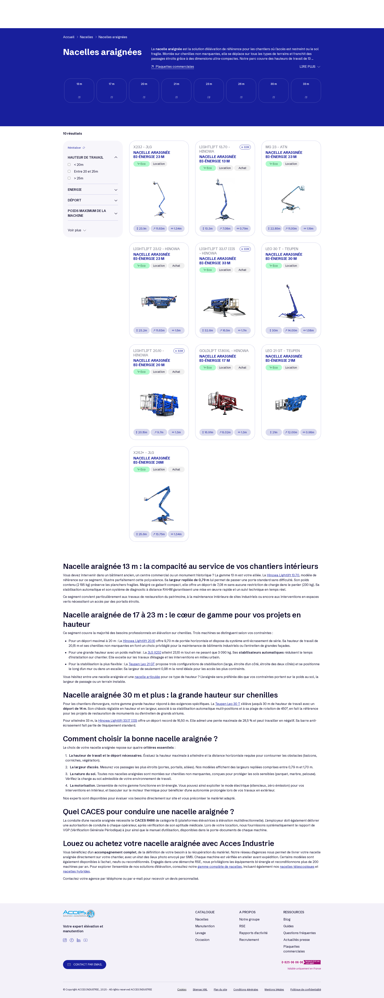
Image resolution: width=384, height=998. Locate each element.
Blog (286, 919)
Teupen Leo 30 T (227, 704)
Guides (288, 926)
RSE (242, 926)
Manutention (205, 926)
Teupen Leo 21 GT (142, 664)
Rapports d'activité (253, 933)
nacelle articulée (147, 677)
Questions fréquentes (299, 933)
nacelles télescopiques (297, 867)
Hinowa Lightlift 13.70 (283, 575)
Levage (200, 933)
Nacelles (201, 919)
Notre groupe (249, 919)
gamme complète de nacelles (220, 867)
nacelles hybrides (76, 871)
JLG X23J (154, 652)
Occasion (202, 940)
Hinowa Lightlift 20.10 (139, 641)
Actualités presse (296, 940)
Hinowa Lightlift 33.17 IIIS (117, 721)
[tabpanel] (79, 91)
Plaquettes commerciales (294, 948)
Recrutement (249, 940)
